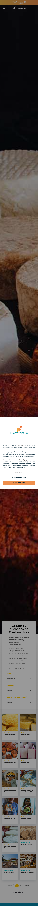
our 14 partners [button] (21, 445)
